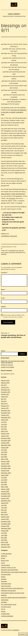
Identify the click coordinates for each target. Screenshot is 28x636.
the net (3, 609)
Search (3, 351)
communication (5, 565)
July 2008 (4, 477)
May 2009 (4, 454)
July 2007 (4, 505)
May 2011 (3, 399)
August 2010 (4, 419)
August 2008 (4, 475)
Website (3, 306)
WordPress (16, 630)
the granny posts (6, 606)
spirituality (3, 254)
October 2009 (5, 443)
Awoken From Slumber (7, 367)
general (3, 576)
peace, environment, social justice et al (15, 252)
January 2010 (5, 436)
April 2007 (4, 512)
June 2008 (4, 480)
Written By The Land (7, 365)
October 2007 (5, 498)
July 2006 (4, 533)
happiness (4, 581)
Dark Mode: (22, 634)
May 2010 (4, 426)
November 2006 (5, 524)
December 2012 (5, 389)
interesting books (13, 250)
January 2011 (5, 408)
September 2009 (6, 445)
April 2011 (4, 401)
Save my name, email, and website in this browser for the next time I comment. (13, 316)
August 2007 (4, 503)
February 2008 (5, 489)
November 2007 (5, 496)
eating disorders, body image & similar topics (14, 572)
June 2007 (4, 507)
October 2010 (5, 415)
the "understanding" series (8, 604)
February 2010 (5, 433)
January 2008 (5, 491)
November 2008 (5, 468)
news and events (6, 586)
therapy (3, 611)
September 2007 (6, 500)
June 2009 (4, 452)
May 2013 (4, 385)
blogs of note (5, 560)
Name (3, 289)
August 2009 (4, 447)
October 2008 (5, 470)
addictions (4, 556)
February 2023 (5, 382)
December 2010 (5, 410)
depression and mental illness (9, 569)
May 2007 (4, 510)
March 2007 (4, 514)
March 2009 (4, 459)
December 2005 (5, 547)
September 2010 (5, 417)
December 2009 (5, 438)
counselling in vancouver (9, 236)
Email (3, 298)
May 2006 (4, 537)
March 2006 (4, 542)
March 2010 (4, 431)
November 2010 (5, 413)
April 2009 (4, 456)
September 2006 (6, 528)
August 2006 (4, 530)
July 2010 (3, 422)
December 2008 (5, 466)
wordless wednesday (7, 616)
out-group (12, 198)
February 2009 (5, 461)
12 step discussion (6, 553)
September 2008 (6, 473)
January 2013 (5, 387)
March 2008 (4, 487)
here (6, 104)
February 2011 (5, 406)
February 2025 (5, 380)
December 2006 (5, 521)
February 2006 (5, 544)
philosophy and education (8, 590)
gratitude (3, 579)
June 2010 (4, 424)
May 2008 (4, 482)
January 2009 (5, 463)
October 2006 (5, 526)
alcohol (3, 558)
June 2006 (4, 535)
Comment (4, 272)
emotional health (6, 574)
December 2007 (5, 493)
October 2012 (5, 394)
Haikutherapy (14, 14)
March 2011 (4, 403)
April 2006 (4, 540)
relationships (4, 600)
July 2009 (4, 450)
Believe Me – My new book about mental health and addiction (12, 361)
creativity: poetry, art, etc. (8, 567)
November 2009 (5, 440)
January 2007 (5, 519)
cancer (3, 563)
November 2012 (5, 392)
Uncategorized (5, 613)
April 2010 (4, 429)
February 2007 (5, 517)
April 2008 (4, 484)
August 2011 (4, 396)
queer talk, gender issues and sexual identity (13, 597)
